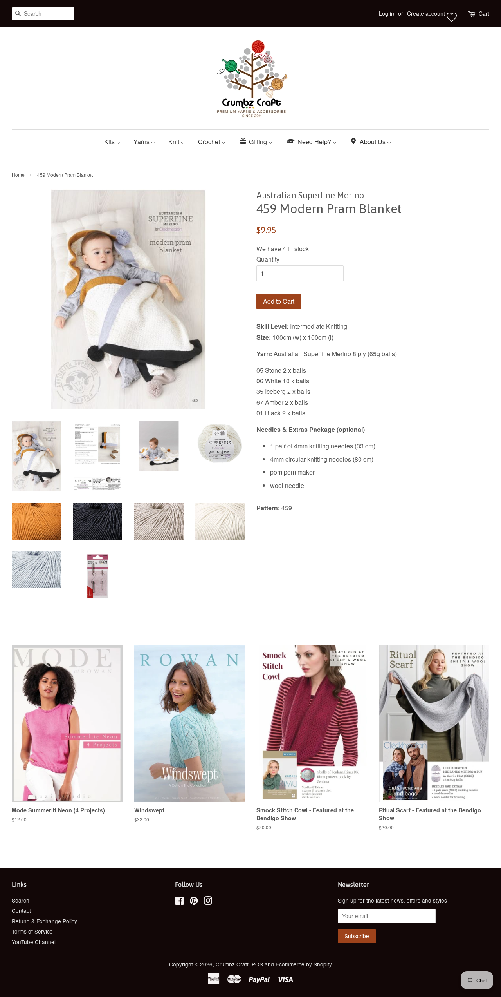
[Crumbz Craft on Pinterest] (193, 902)
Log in (386, 13)
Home (18, 174)
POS (257, 964)
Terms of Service (32, 931)
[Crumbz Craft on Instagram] (208, 902)
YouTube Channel (34, 942)
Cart (484, 13)
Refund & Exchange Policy (44, 921)
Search (20, 900)
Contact (21, 910)
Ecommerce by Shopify (304, 964)
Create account (426, 13)
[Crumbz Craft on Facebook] (179, 902)
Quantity (267, 259)
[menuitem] (115, 141)
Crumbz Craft (232, 964)
